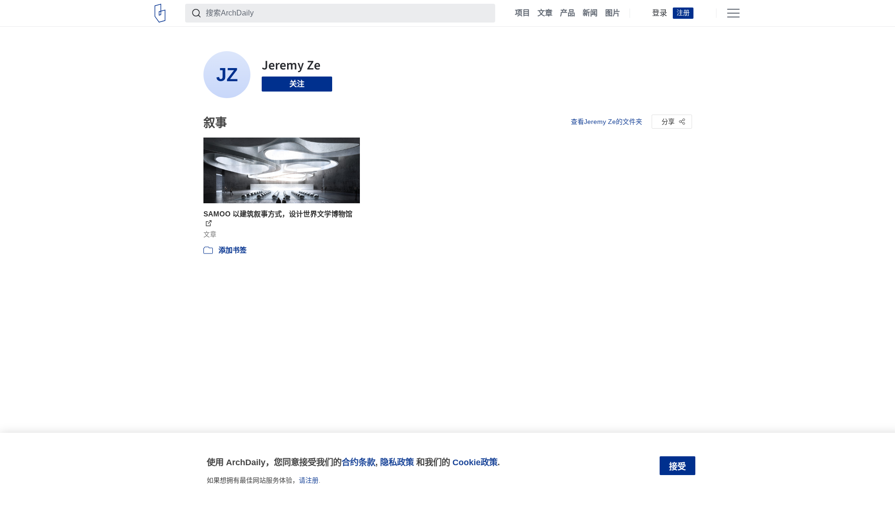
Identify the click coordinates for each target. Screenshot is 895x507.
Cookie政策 (475, 462)
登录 (659, 13)
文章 (545, 13)
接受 (677, 466)
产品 (567, 13)
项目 (522, 13)
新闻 (590, 13)
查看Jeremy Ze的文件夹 (606, 121)
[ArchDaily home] (160, 13)
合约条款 (358, 462)
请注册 (309, 480)
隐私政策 (397, 462)
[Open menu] (733, 13)
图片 (612, 13)
